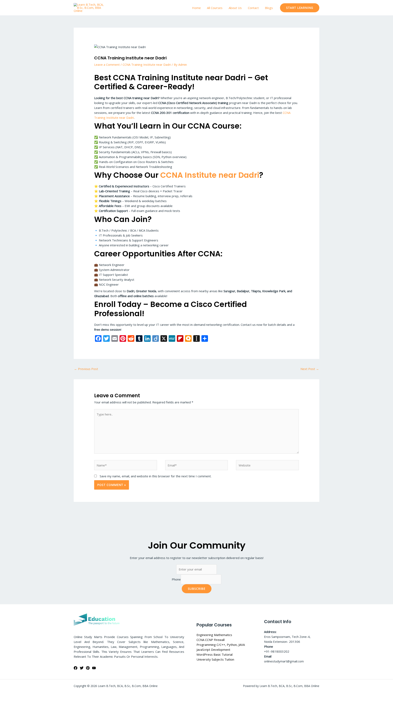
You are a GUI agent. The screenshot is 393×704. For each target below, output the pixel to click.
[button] (299, 7)
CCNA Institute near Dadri (209, 175)
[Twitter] (82, 668)
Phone (176, 579)
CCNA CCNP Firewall (210, 640)
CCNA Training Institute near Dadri (147, 64)
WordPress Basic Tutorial (214, 654)
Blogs (269, 8)
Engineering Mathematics (214, 635)
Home (196, 8)
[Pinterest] (88, 668)
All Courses (214, 8)
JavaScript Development (213, 649)
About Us (235, 8)
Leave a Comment (107, 64)
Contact (253, 8)
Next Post (309, 369)
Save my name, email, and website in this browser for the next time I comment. (155, 476)
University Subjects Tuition (215, 659)
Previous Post (86, 369)
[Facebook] (75, 668)
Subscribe (196, 589)
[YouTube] (94, 668)
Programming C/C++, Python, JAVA (220, 645)
